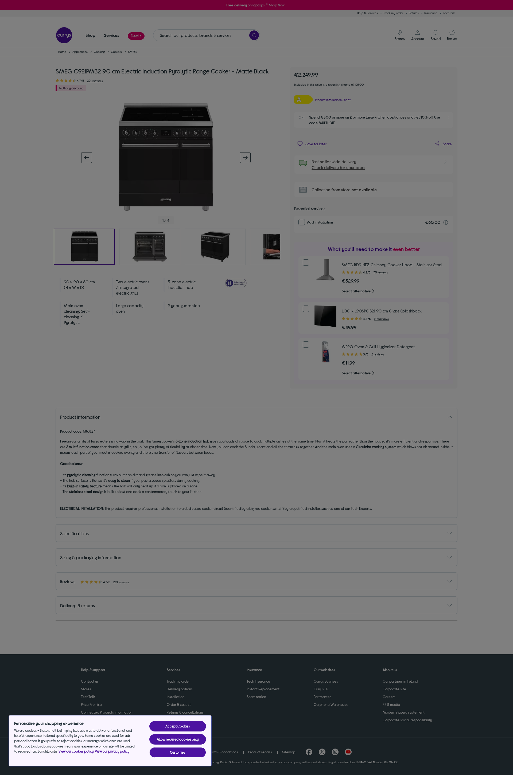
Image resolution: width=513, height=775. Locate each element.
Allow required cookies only (178, 739)
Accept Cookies (177, 726)
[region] (110, 740)
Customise (177, 752)
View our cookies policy (76, 751)
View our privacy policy (112, 751)
